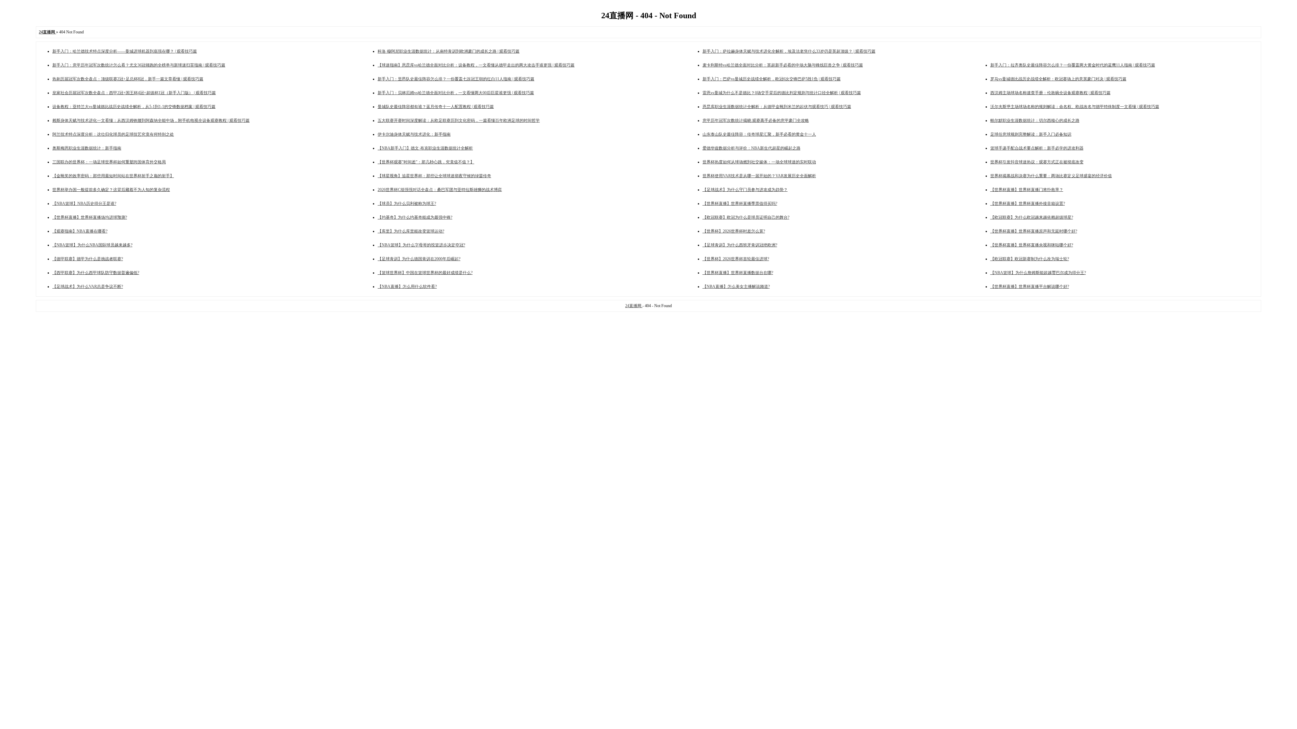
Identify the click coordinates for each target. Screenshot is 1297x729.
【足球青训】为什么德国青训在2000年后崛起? (419, 258)
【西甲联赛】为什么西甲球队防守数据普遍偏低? (95, 272)
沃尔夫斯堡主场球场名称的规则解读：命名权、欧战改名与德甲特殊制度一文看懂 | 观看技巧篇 (1074, 106)
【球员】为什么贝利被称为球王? (407, 203)
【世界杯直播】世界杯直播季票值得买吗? (740, 203)
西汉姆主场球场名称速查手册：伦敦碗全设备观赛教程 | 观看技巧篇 (1050, 92)
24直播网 (633, 305)
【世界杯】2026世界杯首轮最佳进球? (736, 258)
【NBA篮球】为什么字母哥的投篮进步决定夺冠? (421, 245)
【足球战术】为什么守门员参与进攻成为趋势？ (745, 189)
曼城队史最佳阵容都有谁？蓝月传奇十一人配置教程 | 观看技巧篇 (436, 106)
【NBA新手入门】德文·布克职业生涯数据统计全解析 (425, 148)
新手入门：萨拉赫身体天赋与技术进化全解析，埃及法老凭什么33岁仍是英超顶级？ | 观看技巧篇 (789, 51)
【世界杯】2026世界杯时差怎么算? (734, 231)
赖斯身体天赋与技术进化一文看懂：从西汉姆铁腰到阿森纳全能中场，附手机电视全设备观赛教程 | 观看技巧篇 (151, 120)
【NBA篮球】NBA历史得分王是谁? (84, 203)
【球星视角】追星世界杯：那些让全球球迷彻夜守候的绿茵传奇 (434, 175)
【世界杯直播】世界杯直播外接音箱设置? (1027, 203)
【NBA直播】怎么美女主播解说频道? (736, 286)
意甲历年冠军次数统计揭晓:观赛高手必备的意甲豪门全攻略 (756, 120)
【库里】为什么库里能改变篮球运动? (411, 231)
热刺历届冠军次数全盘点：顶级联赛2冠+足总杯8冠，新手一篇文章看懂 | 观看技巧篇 (127, 79)
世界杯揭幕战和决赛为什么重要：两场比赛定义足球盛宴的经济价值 (1051, 175)
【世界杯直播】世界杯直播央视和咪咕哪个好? (1031, 245)
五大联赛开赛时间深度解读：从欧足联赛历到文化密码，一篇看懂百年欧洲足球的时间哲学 (459, 120)
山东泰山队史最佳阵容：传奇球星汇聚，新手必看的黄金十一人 (759, 134)
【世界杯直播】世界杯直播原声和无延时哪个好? (1033, 231)
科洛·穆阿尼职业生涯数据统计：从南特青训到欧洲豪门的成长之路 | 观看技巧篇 (448, 51)
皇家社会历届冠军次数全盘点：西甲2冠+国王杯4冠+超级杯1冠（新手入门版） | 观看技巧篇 (134, 92)
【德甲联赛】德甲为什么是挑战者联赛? (87, 258)
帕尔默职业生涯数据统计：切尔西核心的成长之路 (1034, 120)
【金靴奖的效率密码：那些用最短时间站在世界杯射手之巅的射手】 (113, 175)
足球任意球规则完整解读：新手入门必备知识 (1030, 134)
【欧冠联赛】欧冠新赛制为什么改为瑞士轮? (1029, 258)
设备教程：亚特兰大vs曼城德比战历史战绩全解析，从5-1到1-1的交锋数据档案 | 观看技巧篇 (133, 106)
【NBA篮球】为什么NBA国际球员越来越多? (92, 245)
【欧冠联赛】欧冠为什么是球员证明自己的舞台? (746, 217)
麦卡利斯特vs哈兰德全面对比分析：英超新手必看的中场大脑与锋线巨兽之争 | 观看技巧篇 (783, 65)
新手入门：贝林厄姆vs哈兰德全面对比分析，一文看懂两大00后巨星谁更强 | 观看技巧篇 (456, 92)
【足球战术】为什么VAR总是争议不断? (87, 286)
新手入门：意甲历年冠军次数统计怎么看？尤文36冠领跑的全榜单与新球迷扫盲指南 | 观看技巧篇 (138, 65)
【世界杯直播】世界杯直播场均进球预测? (89, 217)
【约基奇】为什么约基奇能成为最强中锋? (415, 217)
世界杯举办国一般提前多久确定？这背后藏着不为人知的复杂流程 (111, 189)
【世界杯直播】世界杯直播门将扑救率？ (1026, 189)
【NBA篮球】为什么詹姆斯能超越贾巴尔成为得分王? (1038, 272)
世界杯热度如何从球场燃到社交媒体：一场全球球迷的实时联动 (759, 162)
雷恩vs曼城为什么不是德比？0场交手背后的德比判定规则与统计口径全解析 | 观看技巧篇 (782, 92)
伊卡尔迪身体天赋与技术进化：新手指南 (414, 134)
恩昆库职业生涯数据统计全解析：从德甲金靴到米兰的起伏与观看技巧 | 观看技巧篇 (777, 106)
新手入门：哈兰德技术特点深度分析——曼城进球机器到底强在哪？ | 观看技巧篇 (124, 51)
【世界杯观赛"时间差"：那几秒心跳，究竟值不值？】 (426, 162)
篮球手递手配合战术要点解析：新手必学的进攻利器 (1037, 148)
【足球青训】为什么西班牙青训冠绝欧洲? (740, 245)
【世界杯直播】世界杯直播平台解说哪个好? (1029, 286)
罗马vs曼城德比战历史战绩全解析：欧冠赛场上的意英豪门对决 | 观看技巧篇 (1058, 79)
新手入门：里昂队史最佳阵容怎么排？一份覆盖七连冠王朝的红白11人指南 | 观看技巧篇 (456, 79)
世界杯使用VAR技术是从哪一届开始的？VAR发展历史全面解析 (759, 175)
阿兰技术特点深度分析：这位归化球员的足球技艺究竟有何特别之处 (113, 134)
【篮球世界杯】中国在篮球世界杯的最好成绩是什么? (425, 272)
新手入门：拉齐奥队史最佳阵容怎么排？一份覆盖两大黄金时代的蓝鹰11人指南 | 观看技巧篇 (1072, 65)
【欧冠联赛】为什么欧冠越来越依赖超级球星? (1031, 217)
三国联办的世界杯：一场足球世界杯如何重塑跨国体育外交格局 (109, 162)
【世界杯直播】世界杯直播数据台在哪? (738, 272)
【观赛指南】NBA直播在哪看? (79, 231)
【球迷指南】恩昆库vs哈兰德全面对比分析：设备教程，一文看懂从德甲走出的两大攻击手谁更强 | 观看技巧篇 (476, 65)
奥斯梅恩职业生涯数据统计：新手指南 (86, 148)
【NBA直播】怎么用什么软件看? (407, 286)
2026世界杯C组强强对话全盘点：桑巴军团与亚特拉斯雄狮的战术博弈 (440, 189)
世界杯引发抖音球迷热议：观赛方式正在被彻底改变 (1037, 162)
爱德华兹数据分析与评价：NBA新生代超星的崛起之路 (751, 148)
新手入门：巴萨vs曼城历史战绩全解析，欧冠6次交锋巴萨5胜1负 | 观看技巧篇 (772, 79)
